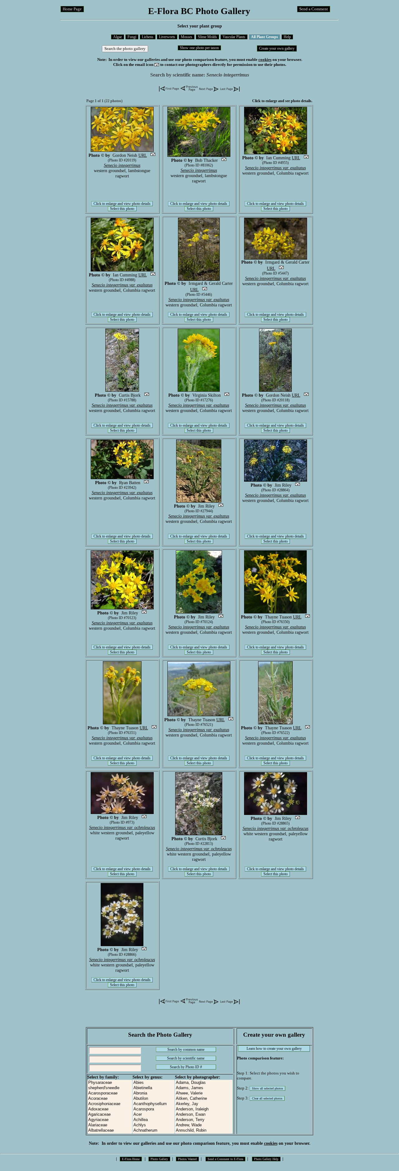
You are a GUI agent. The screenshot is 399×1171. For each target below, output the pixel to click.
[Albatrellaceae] (110, 1130)
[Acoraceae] (110, 1098)
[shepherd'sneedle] (110, 1088)
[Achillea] (153, 1120)
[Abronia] (153, 1093)
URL (142, 155)
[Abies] (153, 1082)
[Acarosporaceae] (110, 1093)
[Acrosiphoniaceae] (110, 1104)
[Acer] (153, 1114)
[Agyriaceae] (110, 1120)
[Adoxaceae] (110, 1109)
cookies (265, 59)
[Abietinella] (153, 1088)
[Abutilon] (153, 1098)
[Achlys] (153, 1125)
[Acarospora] (153, 1109)
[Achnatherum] (153, 1130)
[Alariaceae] (110, 1125)
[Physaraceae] (110, 1082)
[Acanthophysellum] (153, 1104)
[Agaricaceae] (110, 1114)
